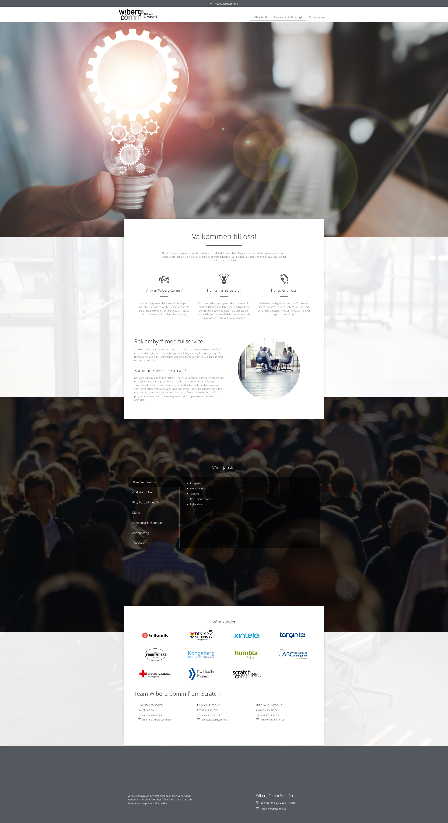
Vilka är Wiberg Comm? (164, 290)
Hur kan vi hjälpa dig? (288, 17)
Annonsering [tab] (140, 533)
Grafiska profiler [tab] (142, 492)
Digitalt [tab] (136, 512)
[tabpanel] (250, 493)
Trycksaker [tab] (139, 543)
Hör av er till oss (283, 290)
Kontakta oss (317, 17)
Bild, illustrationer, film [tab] (146, 502)
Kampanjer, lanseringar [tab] (147, 523)
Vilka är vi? (260, 17)
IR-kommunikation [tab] (144, 482)
